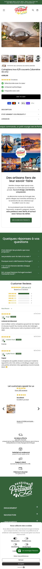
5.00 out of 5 (26, 287)
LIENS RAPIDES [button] (10, 522)
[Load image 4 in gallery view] (29, 58)
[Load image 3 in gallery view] (21, 58)
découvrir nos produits (21, 220)
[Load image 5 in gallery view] (38, 58)
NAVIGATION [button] (10, 515)
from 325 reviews (21, 390)
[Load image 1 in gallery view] (5, 58)
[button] (4, 10)
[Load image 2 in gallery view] (13, 58)
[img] (5, 314)
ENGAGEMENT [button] (10, 508)
